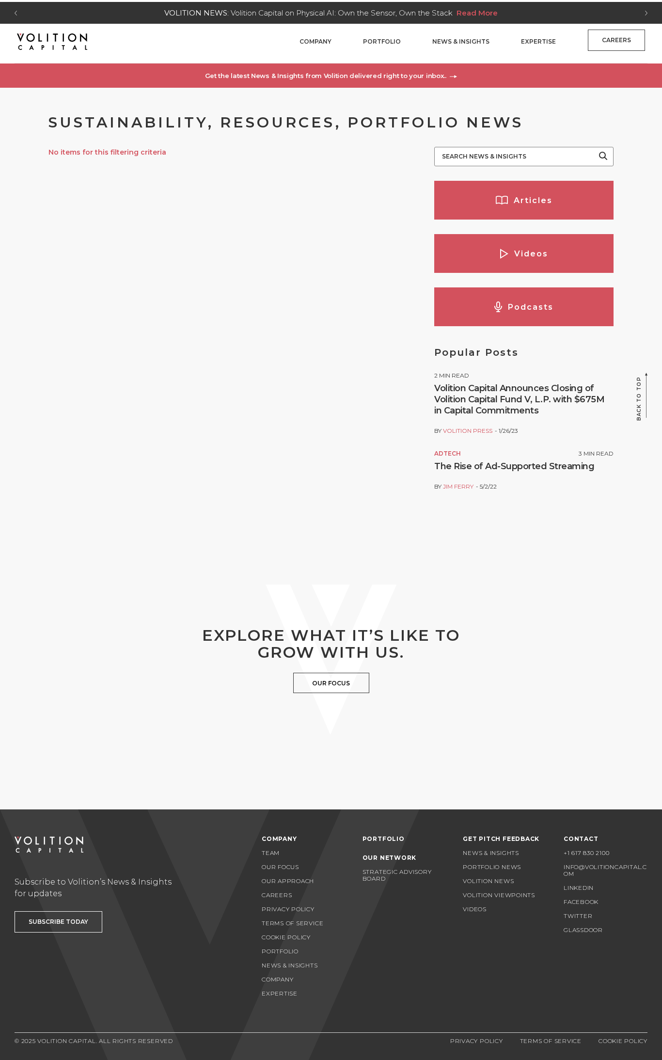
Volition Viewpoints (499, 895)
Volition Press (467, 430)
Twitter (578, 915)
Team (271, 852)
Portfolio (382, 41)
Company (315, 41)
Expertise (538, 41)
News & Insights (460, 41)
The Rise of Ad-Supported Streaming (514, 466)
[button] (331, 75)
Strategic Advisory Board (397, 875)
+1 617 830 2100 (587, 852)
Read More (477, 12)
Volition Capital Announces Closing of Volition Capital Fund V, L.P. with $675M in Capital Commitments (519, 399)
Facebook (581, 901)
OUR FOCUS (331, 683)
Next (646, 13)
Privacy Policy (288, 909)
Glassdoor (583, 929)
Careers (616, 40)
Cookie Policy (286, 937)
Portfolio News (492, 866)
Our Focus (280, 866)
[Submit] (603, 156)
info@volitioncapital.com (605, 870)
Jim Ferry (458, 486)
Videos (475, 909)
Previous (16, 13)
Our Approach (288, 881)
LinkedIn (579, 887)
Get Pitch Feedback (501, 838)
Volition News (488, 881)
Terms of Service (292, 923)
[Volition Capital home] (52, 41)
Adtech (447, 453)
